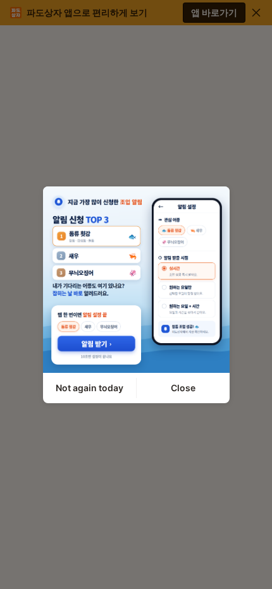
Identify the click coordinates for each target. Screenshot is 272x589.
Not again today (89, 387)
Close (183, 387)
